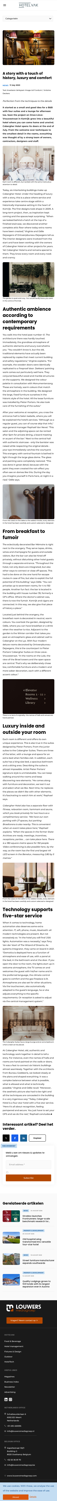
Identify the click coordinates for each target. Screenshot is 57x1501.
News (5, 85)
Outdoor (8, 1356)
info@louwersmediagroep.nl (20, 1431)
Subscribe (29, 1178)
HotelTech (9, 1362)
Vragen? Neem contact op (23, 1320)
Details (33, 1496)
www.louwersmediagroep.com (22, 1476)
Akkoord (15, 1497)
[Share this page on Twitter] (6, 1138)
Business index (11, 1382)
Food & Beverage (12, 1341)
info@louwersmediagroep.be (21, 1465)
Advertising (10, 1392)
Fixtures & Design (12, 1351)
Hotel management (13, 1346)
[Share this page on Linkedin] (23, 1138)
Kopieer (37, 1138)
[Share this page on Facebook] (14, 1138)
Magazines (9, 1376)
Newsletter (9, 1387)
